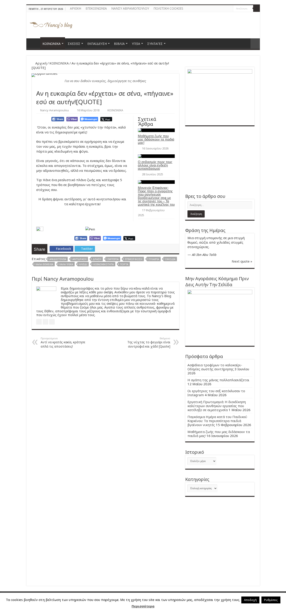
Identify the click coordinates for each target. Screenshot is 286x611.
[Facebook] (225, 8)
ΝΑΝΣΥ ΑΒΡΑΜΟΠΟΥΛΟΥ (130, 8)
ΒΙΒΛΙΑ (119, 43)
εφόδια (170, 259)
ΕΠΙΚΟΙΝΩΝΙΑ (96, 8)
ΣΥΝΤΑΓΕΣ (155, 43)
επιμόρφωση (133, 259)
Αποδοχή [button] (250, 600)
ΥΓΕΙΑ (136, 43)
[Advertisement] (219, 160)
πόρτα (124, 264)
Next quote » (242, 261)
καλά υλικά (66, 264)
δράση (97, 259)
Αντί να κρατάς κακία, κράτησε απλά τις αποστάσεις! (63, 342)
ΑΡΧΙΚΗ (75, 8)
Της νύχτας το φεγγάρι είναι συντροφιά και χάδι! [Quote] (148, 342)
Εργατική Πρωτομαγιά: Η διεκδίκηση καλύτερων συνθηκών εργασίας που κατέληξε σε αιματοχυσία (216, 406)
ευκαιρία (154, 259)
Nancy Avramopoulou (54, 110)
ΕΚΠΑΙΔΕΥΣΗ (97, 43)
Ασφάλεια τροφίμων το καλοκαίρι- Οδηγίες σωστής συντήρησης (214, 367)
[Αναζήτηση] (256, 8)
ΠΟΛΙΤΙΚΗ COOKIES (168, 8)
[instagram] (229, 8)
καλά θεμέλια (44, 264)
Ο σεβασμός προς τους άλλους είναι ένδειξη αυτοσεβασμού (155, 165)
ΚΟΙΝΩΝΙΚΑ (51, 43)
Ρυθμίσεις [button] (271, 600)
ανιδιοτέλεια (57, 259)
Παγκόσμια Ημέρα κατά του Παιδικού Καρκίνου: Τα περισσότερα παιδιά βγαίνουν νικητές (217, 420)
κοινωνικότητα (103, 264)
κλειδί (83, 264)
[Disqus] (105, 408)
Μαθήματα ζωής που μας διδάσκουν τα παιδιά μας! (156, 139)
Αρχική (40, 63)
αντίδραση (79, 259)
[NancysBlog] (51, 24)
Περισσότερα (143, 606)
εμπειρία (113, 259)
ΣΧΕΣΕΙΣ (74, 43)
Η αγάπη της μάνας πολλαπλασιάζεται (218, 380)
